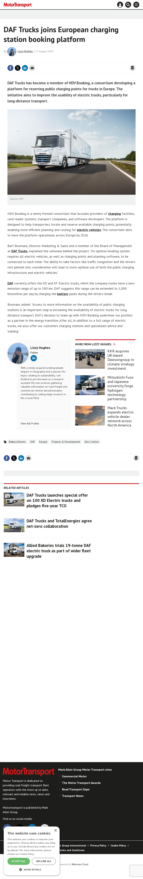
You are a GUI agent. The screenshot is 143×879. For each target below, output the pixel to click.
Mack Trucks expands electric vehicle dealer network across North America (120, 416)
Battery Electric (17, 441)
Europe (43, 441)
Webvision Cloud (80, 864)
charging (114, 213)
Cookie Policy (118, 845)
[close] (135, 60)
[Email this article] (32, 68)
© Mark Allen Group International (65, 845)
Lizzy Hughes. (25, 51)
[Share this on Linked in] (25, 68)
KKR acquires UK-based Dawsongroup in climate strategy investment (120, 360)
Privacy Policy (98, 845)
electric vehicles (89, 230)
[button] (31, 869)
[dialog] (32, 851)
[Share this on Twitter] (18, 68)
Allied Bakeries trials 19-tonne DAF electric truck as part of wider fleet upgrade (59, 551)
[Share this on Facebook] (10, 68)
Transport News (73, 796)
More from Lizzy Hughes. (93, 344)
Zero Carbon (92, 441)
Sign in (88, 60)
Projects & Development (66, 441)
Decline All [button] (43, 861)
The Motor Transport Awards (81, 783)
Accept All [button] (19, 861)
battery (62, 294)
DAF (10, 283)
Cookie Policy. (27, 854)
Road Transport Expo (76, 789)
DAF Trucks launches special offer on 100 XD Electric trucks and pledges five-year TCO (57, 500)
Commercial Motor (74, 776)
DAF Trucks (19, 251)
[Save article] (133, 68)
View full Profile (30, 423)
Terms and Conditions (71, 850)
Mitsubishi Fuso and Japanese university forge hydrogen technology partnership (120, 388)
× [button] (55, 830)
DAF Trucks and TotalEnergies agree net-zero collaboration (59, 523)
